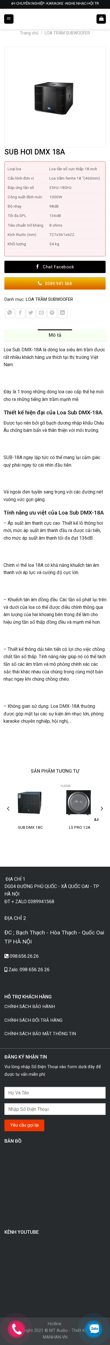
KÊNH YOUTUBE (21, 1232)
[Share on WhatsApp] (10, 313)
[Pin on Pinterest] (52, 313)
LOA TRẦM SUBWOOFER (67, 33)
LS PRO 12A (79, 827)
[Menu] (8, 19)
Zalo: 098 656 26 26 (29, 969)
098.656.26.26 (24, 956)
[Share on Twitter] (31, 313)
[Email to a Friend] (41, 313)
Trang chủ (29, 33)
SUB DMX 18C (30, 827)
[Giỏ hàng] (101, 19)
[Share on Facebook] (20, 313)
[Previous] (8, 820)
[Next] (101, 820)
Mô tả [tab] (55, 335)
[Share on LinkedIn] (62, 313)
